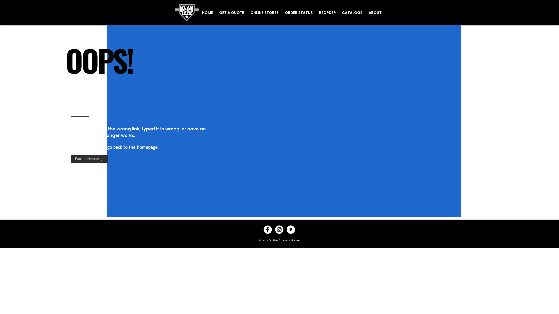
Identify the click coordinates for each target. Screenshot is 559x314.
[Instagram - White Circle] (279, 229)
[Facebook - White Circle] (268, 229)
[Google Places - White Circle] (291, 229)
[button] (89, 159)
